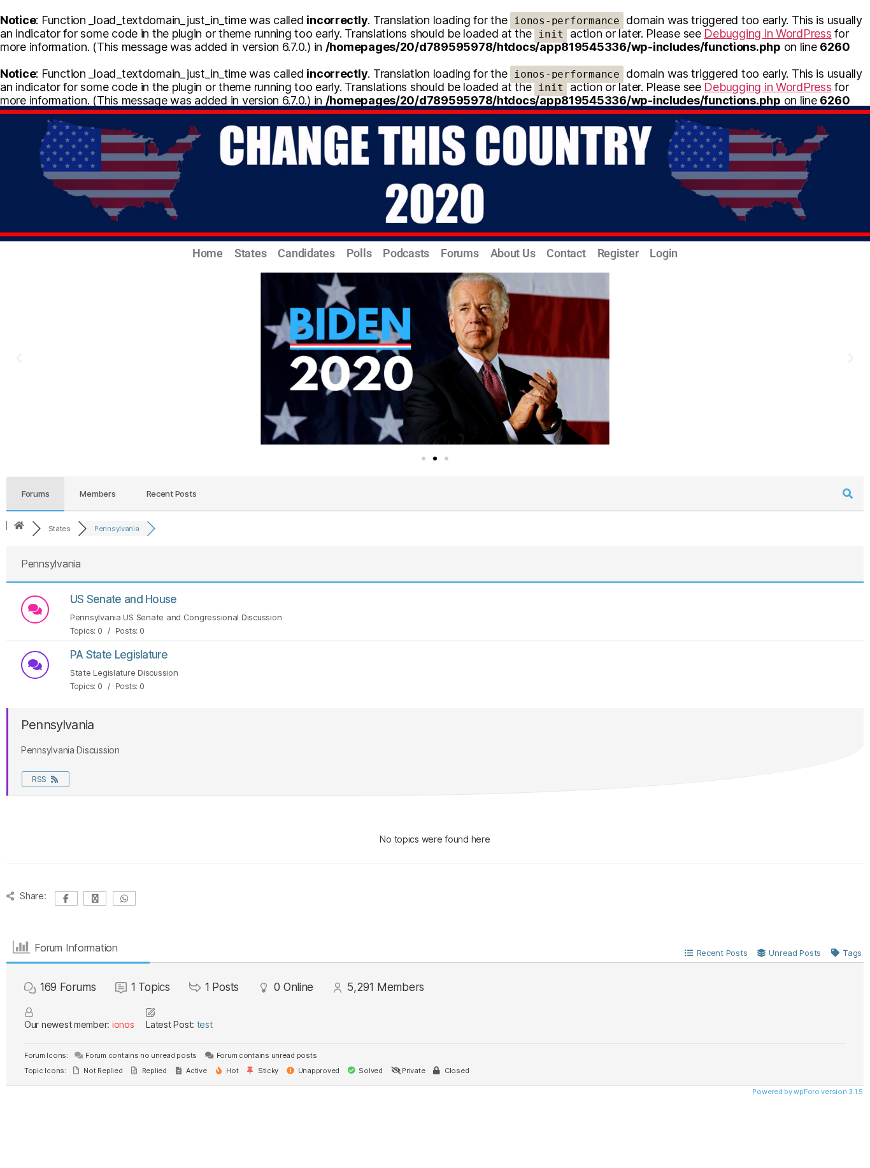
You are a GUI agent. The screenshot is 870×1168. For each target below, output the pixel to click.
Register (618, 253)
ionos (123, 1024)
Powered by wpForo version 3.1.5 (807, 1091)
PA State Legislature (119, 654)
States (250, 253)
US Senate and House (123, 599)
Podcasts (406, 253)
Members (97, 493)
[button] (19, 358)
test (205, 1024)
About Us (513, 253)
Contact (565, 253)
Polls (359, 253)
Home (207, 253)
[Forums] (19, 526)
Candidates (306, 253)
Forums (459, 253)
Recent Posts (171, 493)
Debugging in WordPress (767, 33)
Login (664, 253)
